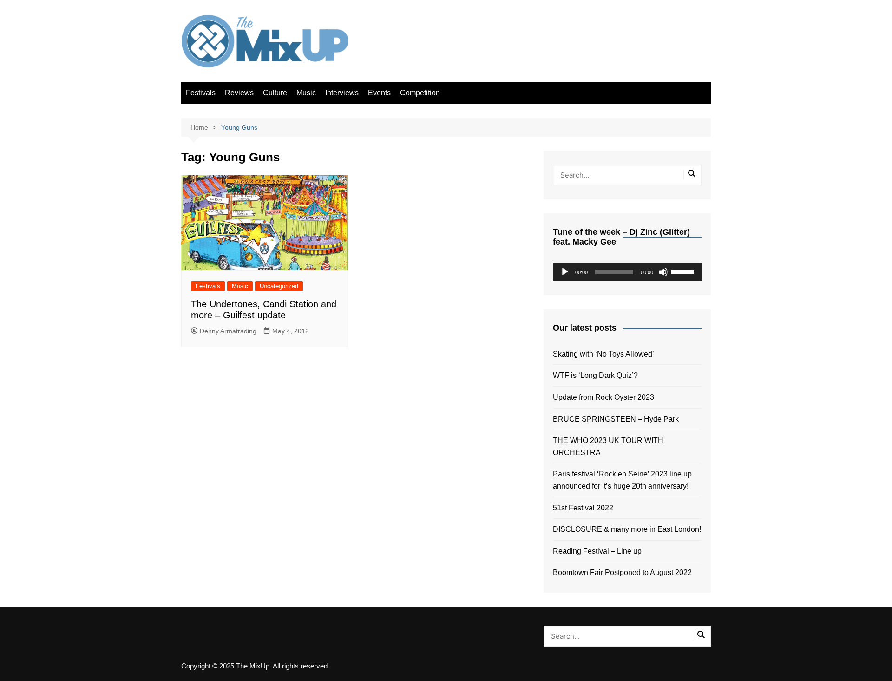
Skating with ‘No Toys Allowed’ (603, 354)
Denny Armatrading (228, 331)
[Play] (565, 272)
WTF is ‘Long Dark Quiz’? (595, 375)
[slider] (684, 271)
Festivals (201, 93)
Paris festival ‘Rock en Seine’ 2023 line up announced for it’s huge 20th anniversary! (622, 480)
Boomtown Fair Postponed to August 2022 (622, 572)
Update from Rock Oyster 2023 (603, 397)
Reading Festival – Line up (597, 551)
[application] (627, 272)
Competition (420, 93)
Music (306, 93)
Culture (275, 93)
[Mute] (663, 272)
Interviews (342, 93)
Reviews (239, 93)
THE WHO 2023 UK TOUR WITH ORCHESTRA (608, 446)
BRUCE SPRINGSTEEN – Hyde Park (617, 419)
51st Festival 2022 (583, 508)
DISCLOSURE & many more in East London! (627, 529)
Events (379, 93)
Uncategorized (279, 286)
